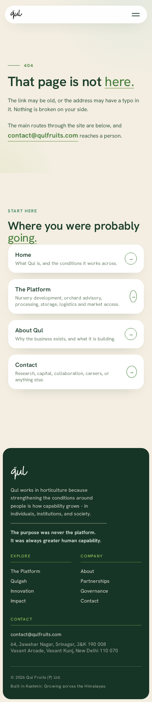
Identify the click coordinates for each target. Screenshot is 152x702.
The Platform (25, 571)
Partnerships (95, 581)
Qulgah (19, 581)
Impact (18, 601)
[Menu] (136, 14)
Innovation (22, 591)
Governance (94, 591)
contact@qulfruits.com (43, 135)
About (87, 571)
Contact (90, 601)
